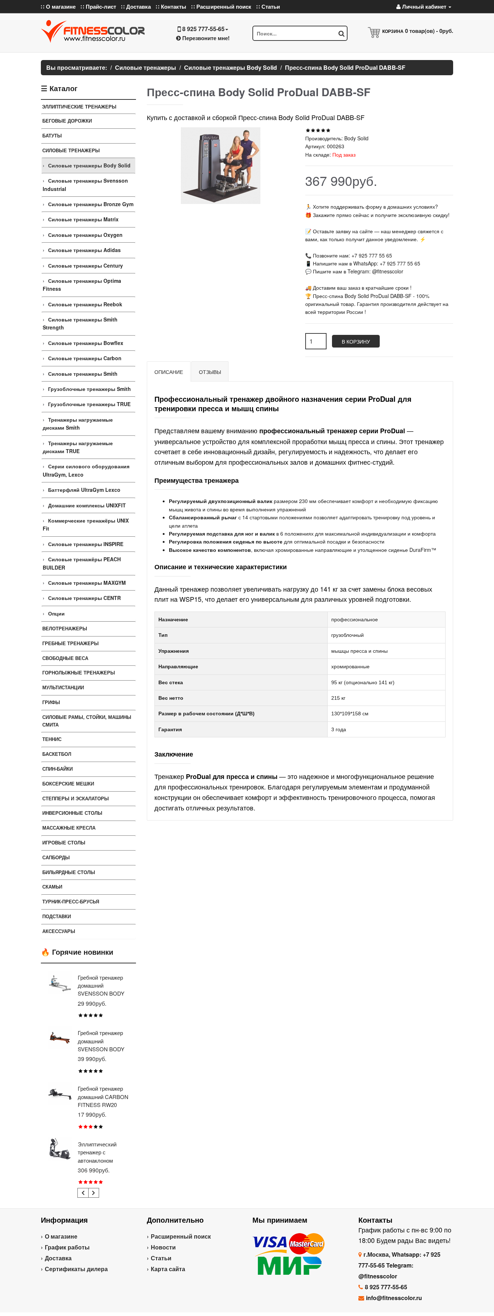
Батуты (52, 135)
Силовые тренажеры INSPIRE (85, 544)
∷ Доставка (136, 6)
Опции (56, 613)
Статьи (161, 1258)
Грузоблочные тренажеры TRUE (89, 404)
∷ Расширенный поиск (221, 6)
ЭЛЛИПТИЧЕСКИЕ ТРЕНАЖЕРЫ (79, 106)
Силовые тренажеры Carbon (85, 358)
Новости (163, 1247)
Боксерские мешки (68, 783)
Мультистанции (63, 687)
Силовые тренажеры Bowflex (85, 342)
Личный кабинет (424, 6)
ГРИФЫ (51, 702)
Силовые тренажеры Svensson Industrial (85, 184)
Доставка (58, 1258)
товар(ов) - (429, 31)
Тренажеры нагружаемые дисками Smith (78, 423)
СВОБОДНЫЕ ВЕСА (65, 658)
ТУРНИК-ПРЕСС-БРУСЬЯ (70, 901)
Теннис (51, 739)
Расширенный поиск (181, 1236)
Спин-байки (57, 768)
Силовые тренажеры (71, 150)
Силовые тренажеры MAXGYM (87, 582)
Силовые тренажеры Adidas (84, 250)
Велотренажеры (64, 628)
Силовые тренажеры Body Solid (89, 165)
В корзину (356, 341)
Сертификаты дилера (76, 1269)
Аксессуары (58, 931)
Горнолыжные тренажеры (78, 672)
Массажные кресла (68, 827)
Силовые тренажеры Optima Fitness (82, 284)
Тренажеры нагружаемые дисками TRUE (78, 447)
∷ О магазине (58, 6)
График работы (67, 1247)
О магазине (61, 1236)
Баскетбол (56, 753)
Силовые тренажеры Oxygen (85, 234)
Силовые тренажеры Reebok (85, 304)
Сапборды (56, 857)
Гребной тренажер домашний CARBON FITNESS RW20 (103, 1096)
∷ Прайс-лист (98, 6)
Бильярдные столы (68, 872)
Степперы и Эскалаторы (75, 798)
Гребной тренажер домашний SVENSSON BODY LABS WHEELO (101, 989)
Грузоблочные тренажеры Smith (89, 388)
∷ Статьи (268, 6)
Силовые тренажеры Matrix (83, 219)
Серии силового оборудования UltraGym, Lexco (86, 470)
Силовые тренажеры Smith (83, 373)
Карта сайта (168, 1269)
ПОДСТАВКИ (56, 916)
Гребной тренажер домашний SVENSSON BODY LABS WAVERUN (101, 1045)
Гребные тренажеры (70, 643)
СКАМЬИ (52, 886)
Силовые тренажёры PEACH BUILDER (82, 563)
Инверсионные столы (72, 812)
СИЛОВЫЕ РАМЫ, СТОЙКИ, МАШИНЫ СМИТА (86, 721)
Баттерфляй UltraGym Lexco (84, 489)
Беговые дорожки (67, 120)
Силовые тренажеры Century (85, 265)
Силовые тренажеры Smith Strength (80, 323)
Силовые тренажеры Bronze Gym (90, 204)
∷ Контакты (171, 6)
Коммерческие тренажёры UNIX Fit (86, 524)
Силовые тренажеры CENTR (84, 597)
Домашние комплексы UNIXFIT (87, 505)
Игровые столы (63, 842)
